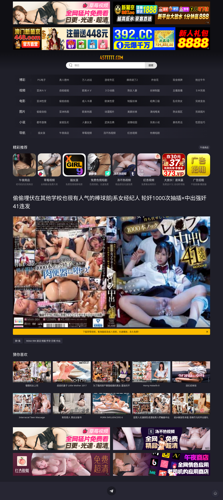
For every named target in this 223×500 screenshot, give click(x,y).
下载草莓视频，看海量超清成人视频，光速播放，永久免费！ (111, 331)
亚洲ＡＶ (41, 90)
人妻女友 (87, 122)
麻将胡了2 (132, 80)
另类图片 (200, 111)
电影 (22, 101)
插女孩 (41, 133)
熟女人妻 (132, 90)
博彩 (22, 80)
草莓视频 (87, 133)
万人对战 (87, 80)
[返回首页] (215, 493)
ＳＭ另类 (200, 90)
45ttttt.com (111, 58)
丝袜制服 (155, 90)
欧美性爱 (109, 101)
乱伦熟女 (177, 101)
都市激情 (41, 122)
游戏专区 (109, 80)
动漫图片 (109, 111)
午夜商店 (64, 133)
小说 (22, 122)
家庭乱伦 (64, 122)
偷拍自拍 (64, 101)
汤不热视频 (109, 133)
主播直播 (177, 90)
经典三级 (155, 101)
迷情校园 (132, 122)
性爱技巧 (200, 122)
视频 (22, 90)
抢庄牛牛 (200, 80)
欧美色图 (87, 111)
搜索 (151, 65)
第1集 (17, 340)
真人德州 (64, 80)
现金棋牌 (177, 80)
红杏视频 (132, 133)
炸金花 (155, 80)
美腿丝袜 (132, 111)
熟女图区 (177, 111)
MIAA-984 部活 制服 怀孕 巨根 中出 (43, 340)
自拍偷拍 (64, 90)
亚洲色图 (64, 111)
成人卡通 (87, 101)
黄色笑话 (177, 122)
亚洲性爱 (41, 101)
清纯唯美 (155, 111)
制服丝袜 (132, 101)
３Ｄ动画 (109, 90)
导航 (22, 133)
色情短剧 (155, 133)
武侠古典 (109, 122)
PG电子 (41, 80)
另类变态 (200, 101)
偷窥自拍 (41, 111)
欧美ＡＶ (87, 90)
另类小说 (155, 122)
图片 (22, 112)
